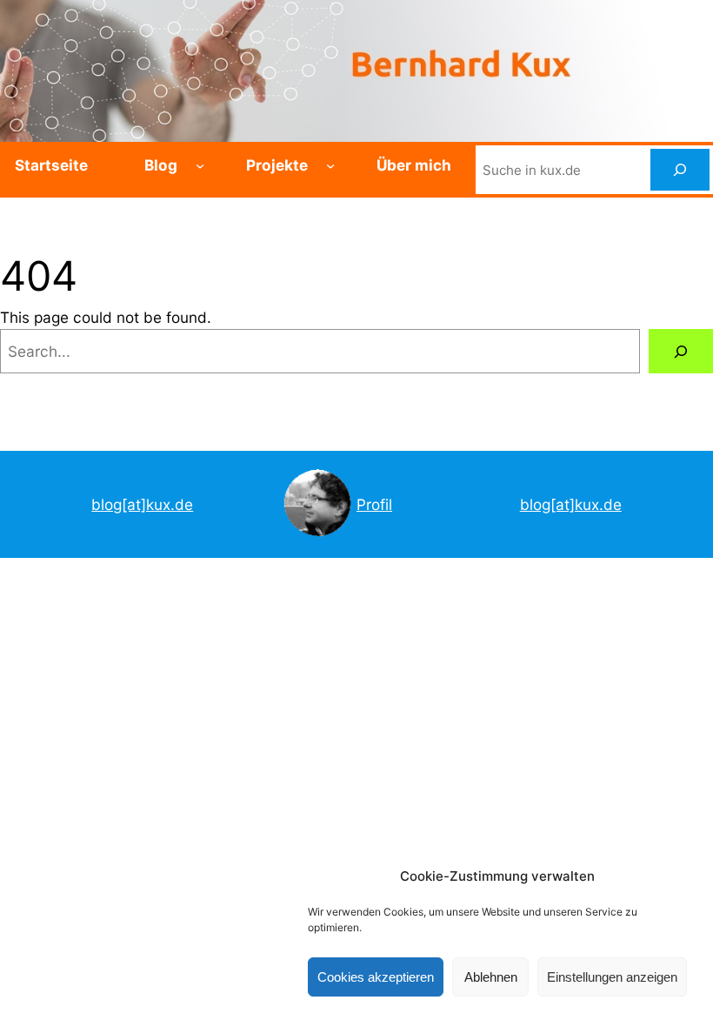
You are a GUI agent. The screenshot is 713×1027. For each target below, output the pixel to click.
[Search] (681, 351)
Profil (374, 504)
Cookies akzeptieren (375, 977)
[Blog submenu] (200, 164)
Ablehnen (490, 977)
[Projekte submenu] (330, 164)
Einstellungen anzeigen (612, 977)
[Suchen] (680, 170)
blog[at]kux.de (142, 504)
